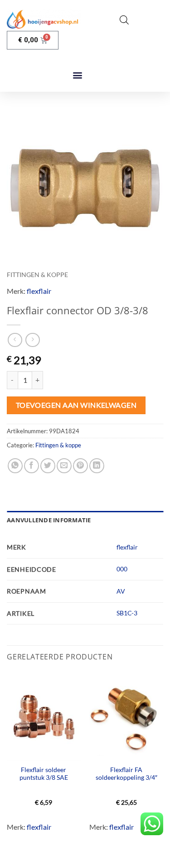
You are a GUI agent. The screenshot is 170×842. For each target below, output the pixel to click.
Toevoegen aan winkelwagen (76, 405)
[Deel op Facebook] (31, 465)
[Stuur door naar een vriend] (64, 465)
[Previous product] (32, 340)
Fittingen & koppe (37, 274)
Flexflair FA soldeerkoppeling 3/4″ (126, 774)
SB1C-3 (127, 613)
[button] (77, 75)
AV (121, 591)
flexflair (39, 291)
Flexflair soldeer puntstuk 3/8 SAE (43, 774)
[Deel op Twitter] (47, 465)
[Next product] (15, 340)
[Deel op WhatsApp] (15, 465)
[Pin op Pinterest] (80, 465)
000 (122, 569)
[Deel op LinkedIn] (96, 465)
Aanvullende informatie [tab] (49, 520)
